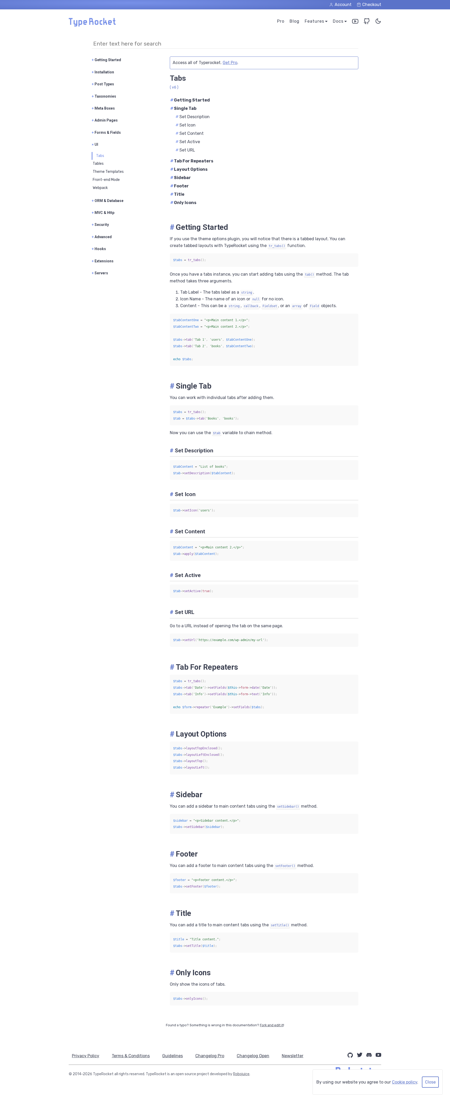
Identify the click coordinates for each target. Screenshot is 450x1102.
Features (314, 21)
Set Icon (186, 125)
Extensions (103, 261)
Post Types (103, 84)
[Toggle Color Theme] (378, 22)
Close (430, 1082)
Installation (103, 72)
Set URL (185, 150)
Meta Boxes (103, 108)
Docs (338, 21)
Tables (98, 163)
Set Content (190, 133)
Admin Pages (105, 120)
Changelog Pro (209, 1055)
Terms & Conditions (131, 1055)
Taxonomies (104, 96)
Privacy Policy (85, 1055)
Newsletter (292, 1055)
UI (95, 144)
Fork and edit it (271, 1025)
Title (177, 194)
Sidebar (180, 177)
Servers (100, 273)
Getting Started (106, 60)
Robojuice (241, 1074)
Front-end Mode (106, 180)
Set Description (193, 116)
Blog (294, 21)
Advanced (102, 237)
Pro (280, 21)
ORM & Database (107, 201)
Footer (179, 185)
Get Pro (230, 62)
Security (100, 225)
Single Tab (183, 108)
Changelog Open (253, 1055)
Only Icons (183, 202)
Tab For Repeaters (191, 161)
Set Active (188, 141)
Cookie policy (404, 1082)
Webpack (100, 188)
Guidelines (172, 1055)
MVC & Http (103, 213)
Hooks (99, 249)
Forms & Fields (106, 132)
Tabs (100, 156)
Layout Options (189, 169)
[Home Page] (92, 25)
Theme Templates (108, 171)
